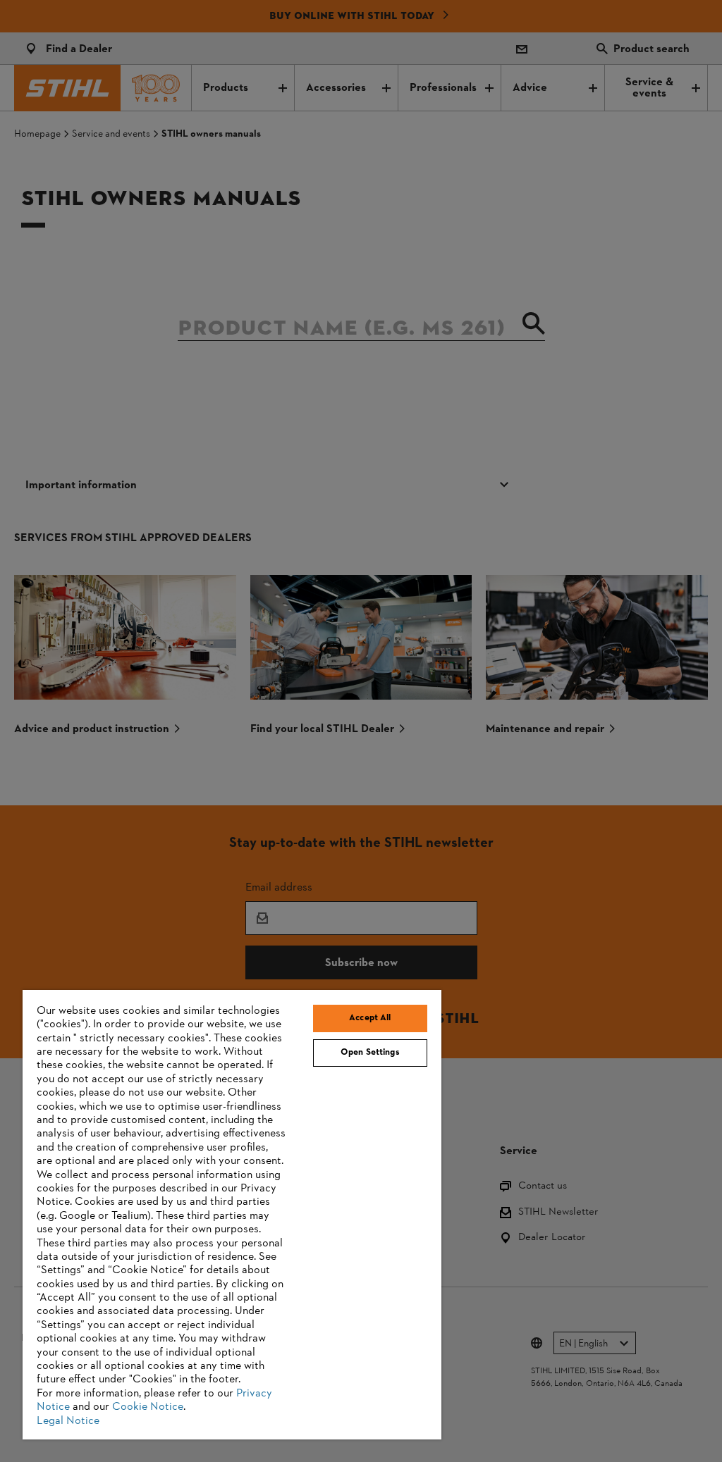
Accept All (370, 1018)
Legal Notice (68, 1421)
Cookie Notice (147, 1407)
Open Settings (370, 1052)
